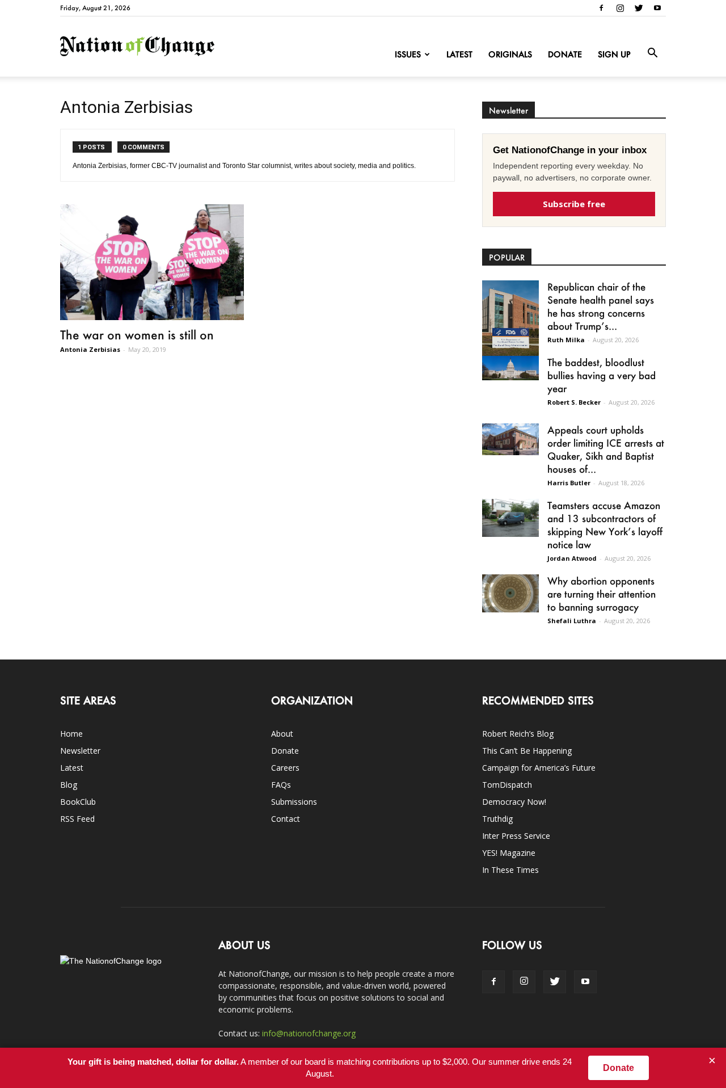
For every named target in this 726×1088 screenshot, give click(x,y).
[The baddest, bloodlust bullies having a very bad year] (510, 368)
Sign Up (614, 54)
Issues (408, 54)
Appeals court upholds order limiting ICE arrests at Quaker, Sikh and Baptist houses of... (605, 449)
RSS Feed (77, 818)
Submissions (294, 801)
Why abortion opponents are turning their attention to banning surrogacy (601, 593)
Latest (459, 54)
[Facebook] (601, 8)
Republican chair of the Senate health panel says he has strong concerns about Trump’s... (600, 306)
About (282, 733)
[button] (652, 53)
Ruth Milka (566, 339)
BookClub (78, 801)
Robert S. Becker (574, 402)
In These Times (510, 869)
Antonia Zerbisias (90, 349)
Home (71, 733)
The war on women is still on (137, 334)
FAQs (281, 784)
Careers (285, 767)
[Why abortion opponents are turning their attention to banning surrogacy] (510, 593)
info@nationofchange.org (309, 1033)
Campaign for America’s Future (539, 767)
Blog (68, 784)
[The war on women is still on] (152, 262)
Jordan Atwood (572, 558)
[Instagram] (619, 8)
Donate (565, 54)
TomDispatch (507, 784)
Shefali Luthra (571, 620)
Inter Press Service (516, 835)
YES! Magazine (508, 852)
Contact (285, 818)
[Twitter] (638, 8)
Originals (510, 54)
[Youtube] (657, 8)
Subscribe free (574, 203)
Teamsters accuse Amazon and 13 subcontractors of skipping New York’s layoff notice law (604, 525)
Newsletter (80, 750)
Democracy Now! (514, 801)
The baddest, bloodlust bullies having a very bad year (601, 375)
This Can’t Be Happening (527, 750)
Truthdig (497, 818)
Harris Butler (568, 482)
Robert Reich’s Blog (518, 733)
